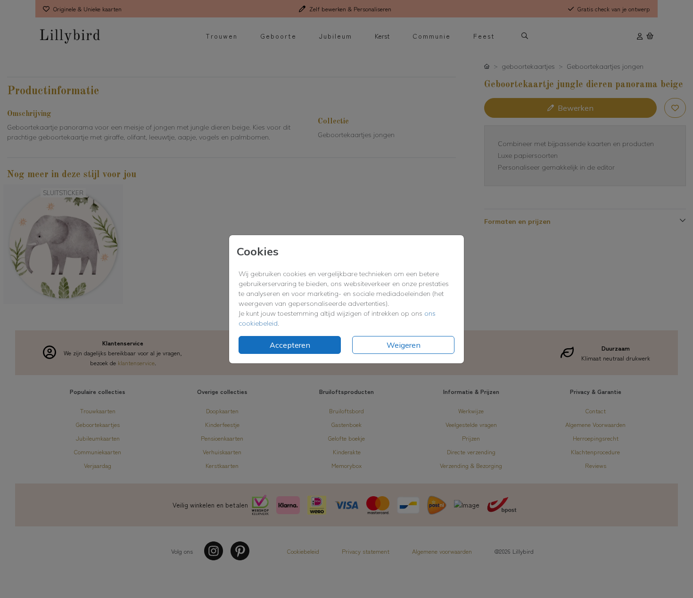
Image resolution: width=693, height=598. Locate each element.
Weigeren (404, 345)
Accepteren (290, 345)
